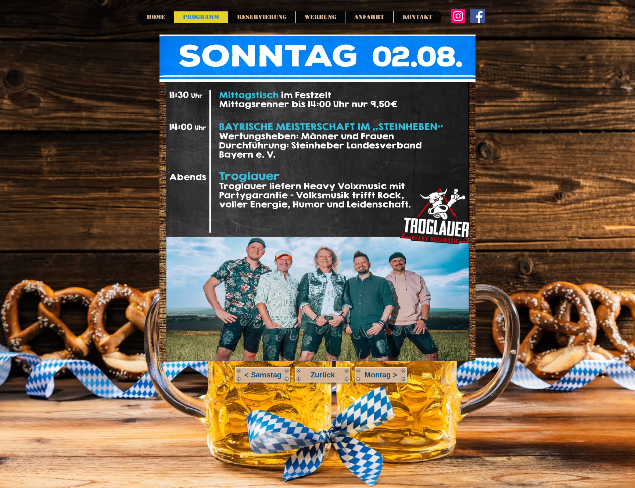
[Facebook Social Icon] (477, 16)
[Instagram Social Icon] (458, 16)
